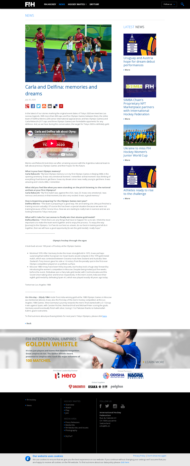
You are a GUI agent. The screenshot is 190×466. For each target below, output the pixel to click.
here (104, 316)
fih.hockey (50, 4)
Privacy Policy (139, 455)
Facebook (101, 406)
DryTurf (94, 4)
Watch (68, 407)
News (62, 4)
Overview (69, 404)
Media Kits (70, 425)
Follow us (168, 4)
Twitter (107, 406)
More (127, 69)
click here (125, 462)
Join (67, 413)
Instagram (115, 406)
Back (29, 323)
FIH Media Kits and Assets (76, 427)
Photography (71, 430)
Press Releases (72, 422)
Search (183, 4)
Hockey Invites (76, 4)
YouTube (123, 406)
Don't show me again (156, 455)
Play (67, 410)
